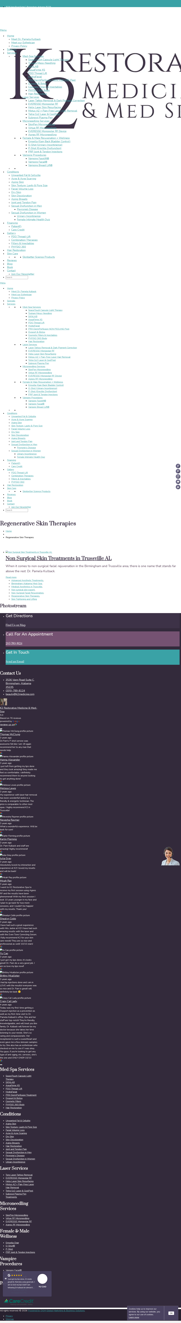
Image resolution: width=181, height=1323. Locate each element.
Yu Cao (4, 953)
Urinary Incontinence (29, 216)
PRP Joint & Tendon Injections (45, 151)
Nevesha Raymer (10, 820)
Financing (12, 223)
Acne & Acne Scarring (23, 178)
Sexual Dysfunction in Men (26, 206)
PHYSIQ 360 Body (39, 90)
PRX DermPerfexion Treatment (21, 1095)
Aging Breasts (19, 199)
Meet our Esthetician (23, 42)
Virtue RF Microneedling (42, 127)
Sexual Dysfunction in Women (28, 212)
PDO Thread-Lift (20, 236)
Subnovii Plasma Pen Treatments (16, 1195)
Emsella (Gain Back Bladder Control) (49, 141)
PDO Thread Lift (37, 73)
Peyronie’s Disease (27, 209)
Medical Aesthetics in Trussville (26, 586)
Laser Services (31, 97)
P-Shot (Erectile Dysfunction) (44, 148)
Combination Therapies (24, 240)
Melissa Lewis (8, 788)
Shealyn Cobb (8, 918)
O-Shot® (10, 1245)
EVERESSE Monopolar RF (43, 104)
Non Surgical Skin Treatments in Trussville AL (59, 558)
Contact (11, 270)
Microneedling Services (36, 121)
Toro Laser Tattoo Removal (19, 1174)
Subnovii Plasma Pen (40, 117)
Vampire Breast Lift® (40, 165)
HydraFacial (35, 76)
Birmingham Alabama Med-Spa (26, 583)
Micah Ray (6, 880)
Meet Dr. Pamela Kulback (26, 39)
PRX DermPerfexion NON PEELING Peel (52, 80)
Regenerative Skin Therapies (25, 596)
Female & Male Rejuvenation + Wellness (46, 138)
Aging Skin (17, 182)
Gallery (11, 233)
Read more (11, 577)
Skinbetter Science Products (39, 257)
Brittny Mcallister (10, 975)
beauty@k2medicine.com (20, 694)
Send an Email (15, 661)
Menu (3, 30)
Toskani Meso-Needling (42, 63)
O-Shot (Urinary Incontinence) (45, 145)
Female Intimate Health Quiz (33, 219)
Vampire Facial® (37, 162)
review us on (7, 724)
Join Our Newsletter (22, 274)
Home (10, 35)
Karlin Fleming (8, 839)
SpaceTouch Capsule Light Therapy (48, 59)
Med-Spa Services (33, 56)
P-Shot (9, 1249)
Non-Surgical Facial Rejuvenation (27, 592)
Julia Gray (5, 858)
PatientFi (16, 226)
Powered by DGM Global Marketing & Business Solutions (56, 1310)
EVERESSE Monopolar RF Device (47, 131)
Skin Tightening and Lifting (24, 599)
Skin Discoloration (21, 195)
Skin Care (12, 253)
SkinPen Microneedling (41, 124)
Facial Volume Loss (22, 189)
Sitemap (10, 1319)
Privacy (9, 1316)
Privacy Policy (19, 46)
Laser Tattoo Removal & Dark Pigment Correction (56, 100)
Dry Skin (16, 192)
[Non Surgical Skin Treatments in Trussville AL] (29, 552)
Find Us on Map (16, 625)
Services (12, 53)
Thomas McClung (10, 734)
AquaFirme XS (36, 70)
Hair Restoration (37, 93)
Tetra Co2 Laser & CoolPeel (44, 114)
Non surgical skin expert (23, 589)
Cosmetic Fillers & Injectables (45, 87)
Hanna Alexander (10, 759)
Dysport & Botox (37, 83)
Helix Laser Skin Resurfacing (44, 107)
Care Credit (17, 229)
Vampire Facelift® (38, 158)
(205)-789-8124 (15, 690)
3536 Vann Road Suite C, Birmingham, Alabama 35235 (28, 7)
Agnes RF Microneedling (42, 134)
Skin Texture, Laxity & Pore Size (29, 185)
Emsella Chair (12, 1242)
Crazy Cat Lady (8, 1001)
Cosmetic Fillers (13, 1101)
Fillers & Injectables (22, 243)
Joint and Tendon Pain (23, 202)
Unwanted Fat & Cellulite (26, 175)
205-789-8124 (14, 643)
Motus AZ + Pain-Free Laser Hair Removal (52, 110)
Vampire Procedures (34, 155)
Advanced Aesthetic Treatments (27, 580)
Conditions (13, 172)
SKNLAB (33, 66)
